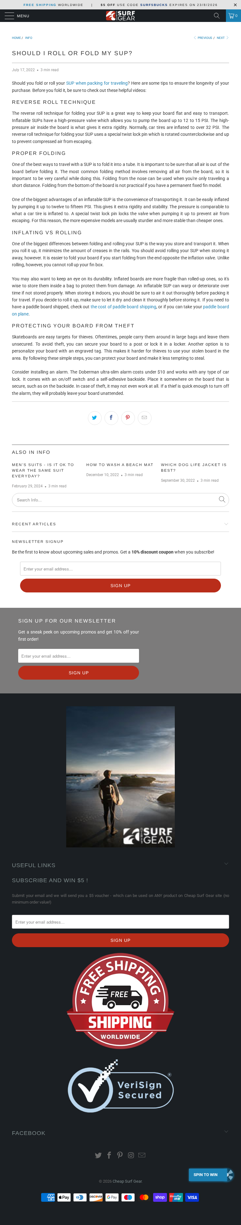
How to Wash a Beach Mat (119, 465)
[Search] (219, 16)
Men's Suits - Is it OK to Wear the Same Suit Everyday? (43, 470)
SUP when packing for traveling (97, 83)
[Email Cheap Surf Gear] (142, 1156)
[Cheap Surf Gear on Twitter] (98, 1156)
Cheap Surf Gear (127, 1181)
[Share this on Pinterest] (128, 418)
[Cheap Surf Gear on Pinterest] (120, 1156)
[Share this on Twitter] (95, 418)
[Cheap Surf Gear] (120, 15)
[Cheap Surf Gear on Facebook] (109, 1156)
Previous (204, 38)
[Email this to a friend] (145, 418)
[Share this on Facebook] (111, 418)
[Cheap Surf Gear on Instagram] (131, 1156)
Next (221, 38)
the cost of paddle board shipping (123, 306)
